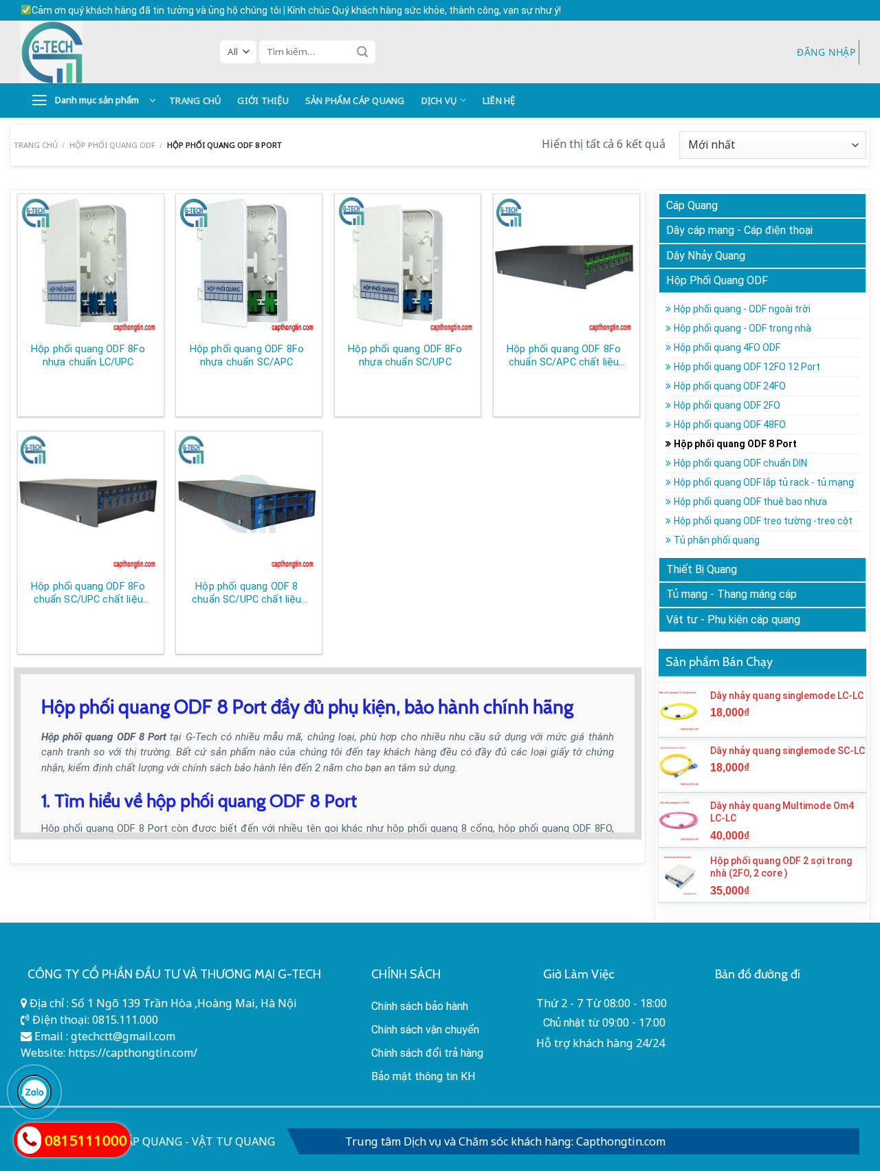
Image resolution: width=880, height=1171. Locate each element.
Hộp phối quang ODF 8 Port (735, 443)
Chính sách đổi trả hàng (427, 1053)
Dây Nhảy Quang (705, 255)
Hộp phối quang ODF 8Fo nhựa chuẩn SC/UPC (405, 355)
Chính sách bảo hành (419, 1006)
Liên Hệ (499, 100)
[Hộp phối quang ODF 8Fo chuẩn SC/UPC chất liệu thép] (88, 501)
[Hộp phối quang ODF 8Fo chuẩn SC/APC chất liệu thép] (564, 264)
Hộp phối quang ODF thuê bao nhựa (750, 501)
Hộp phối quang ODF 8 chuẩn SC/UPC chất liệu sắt (246, 593)
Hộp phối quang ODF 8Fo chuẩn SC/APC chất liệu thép (564, 356)
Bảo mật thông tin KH (423, 1076)
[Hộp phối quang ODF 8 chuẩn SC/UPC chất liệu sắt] (246, 501)
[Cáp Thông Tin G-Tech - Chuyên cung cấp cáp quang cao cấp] (110, 52)
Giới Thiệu (263, 100)
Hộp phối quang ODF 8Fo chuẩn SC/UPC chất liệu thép (88, 593)
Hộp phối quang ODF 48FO (730, 424)
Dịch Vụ (439, 100)
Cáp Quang (692, 205)
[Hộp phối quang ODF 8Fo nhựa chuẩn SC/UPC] (405, 264)
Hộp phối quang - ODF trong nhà (742, 328)
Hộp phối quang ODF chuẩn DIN (740, 463)
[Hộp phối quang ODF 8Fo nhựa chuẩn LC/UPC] (88, 264)
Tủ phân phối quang (717, 540)
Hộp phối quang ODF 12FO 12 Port (747, 366)
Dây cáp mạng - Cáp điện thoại (739, 230)
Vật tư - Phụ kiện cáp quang (733, 619)
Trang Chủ (195, 100)
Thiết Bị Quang (701, 569)
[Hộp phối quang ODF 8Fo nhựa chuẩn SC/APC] (246, 264)
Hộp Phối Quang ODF (112, 145)
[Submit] (362, 51)
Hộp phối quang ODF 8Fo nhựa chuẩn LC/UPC (88, 355)
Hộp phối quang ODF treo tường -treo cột (763, 520)
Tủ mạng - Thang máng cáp (731, 594)
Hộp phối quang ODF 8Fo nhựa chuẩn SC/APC (247, 355)
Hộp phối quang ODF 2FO (727, 405)
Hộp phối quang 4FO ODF (727, 347)
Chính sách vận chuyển (425, 1029)
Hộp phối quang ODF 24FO (730, 385)
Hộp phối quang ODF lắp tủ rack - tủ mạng (764, 482)
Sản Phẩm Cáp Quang (355, 100)
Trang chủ (36, 145)
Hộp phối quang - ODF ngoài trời (742, 308)
